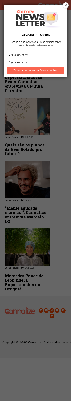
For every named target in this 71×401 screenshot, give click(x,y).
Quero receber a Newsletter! (35, 70)
